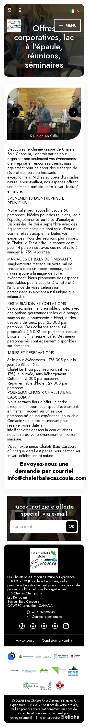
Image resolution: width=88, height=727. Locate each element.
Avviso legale (25, 640)
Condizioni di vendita (57, 640)
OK (71, 526)
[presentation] (15, 112)
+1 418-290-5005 (45, 612)
